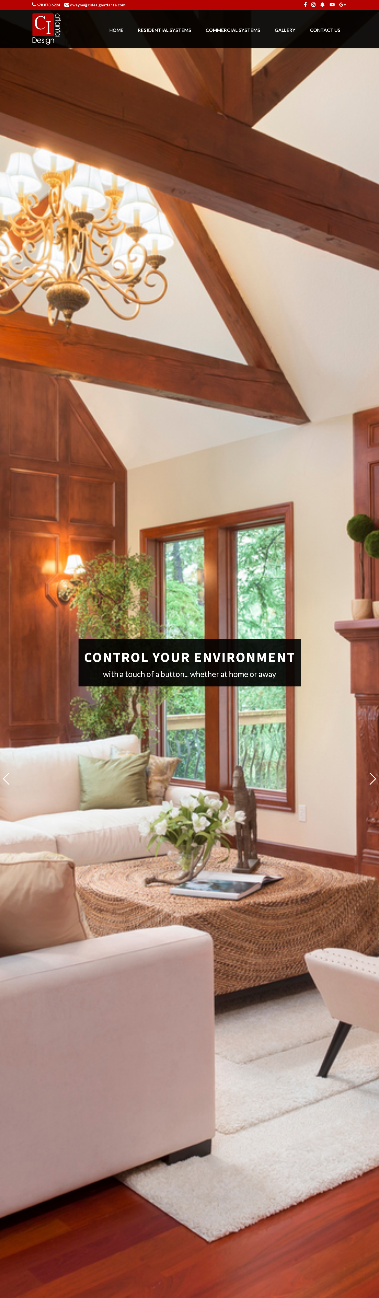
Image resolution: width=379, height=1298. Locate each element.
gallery (285, 30)
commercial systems (233, 30)
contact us (325, 30)
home (116, 30)
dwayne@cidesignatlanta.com (97, 4)
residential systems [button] (164, 30)
